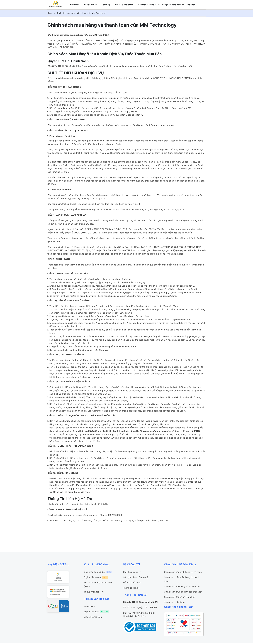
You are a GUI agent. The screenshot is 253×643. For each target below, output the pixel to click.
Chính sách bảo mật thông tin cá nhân (183, 572)
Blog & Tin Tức (91, 611)
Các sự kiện (89, 5)
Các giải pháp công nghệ (135, 577)
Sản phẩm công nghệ (171, 5)
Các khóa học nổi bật (94, 572)
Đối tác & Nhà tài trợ (124, 5)
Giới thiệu (74, 5)
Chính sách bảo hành (174, 602)
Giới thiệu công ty (132, 572)
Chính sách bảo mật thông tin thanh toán (181, 579)
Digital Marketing (92, 577)
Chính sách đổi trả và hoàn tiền (179, 597)
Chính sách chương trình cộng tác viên (183, 591)
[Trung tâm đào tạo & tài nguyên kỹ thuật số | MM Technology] (55, 4)
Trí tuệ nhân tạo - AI (94, 591)
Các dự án (191, 5)
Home (49, 13)
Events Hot (89, 606)
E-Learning (105, 5)
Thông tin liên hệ (131, 587)
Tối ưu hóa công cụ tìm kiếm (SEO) (98, 584)
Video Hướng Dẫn (93, 617)
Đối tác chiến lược (132, 582)
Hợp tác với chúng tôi (147, 5)
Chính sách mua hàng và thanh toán (182, 586)
